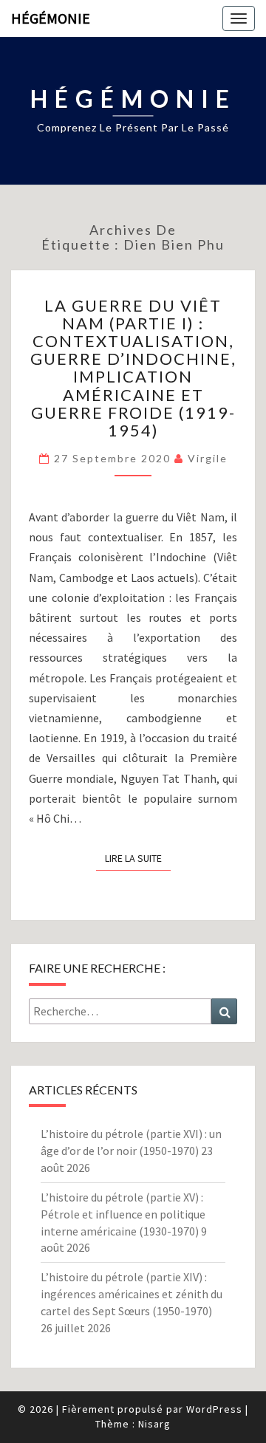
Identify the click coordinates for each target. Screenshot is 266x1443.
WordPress (214, 1409)
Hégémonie (50, 18)
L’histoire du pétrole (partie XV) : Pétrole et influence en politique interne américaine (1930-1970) (123, 1214)
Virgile (208, 458)
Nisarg (154, 1423)
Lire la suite (138, 858)
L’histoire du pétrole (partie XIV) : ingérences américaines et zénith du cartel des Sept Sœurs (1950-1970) (131, 1293)
